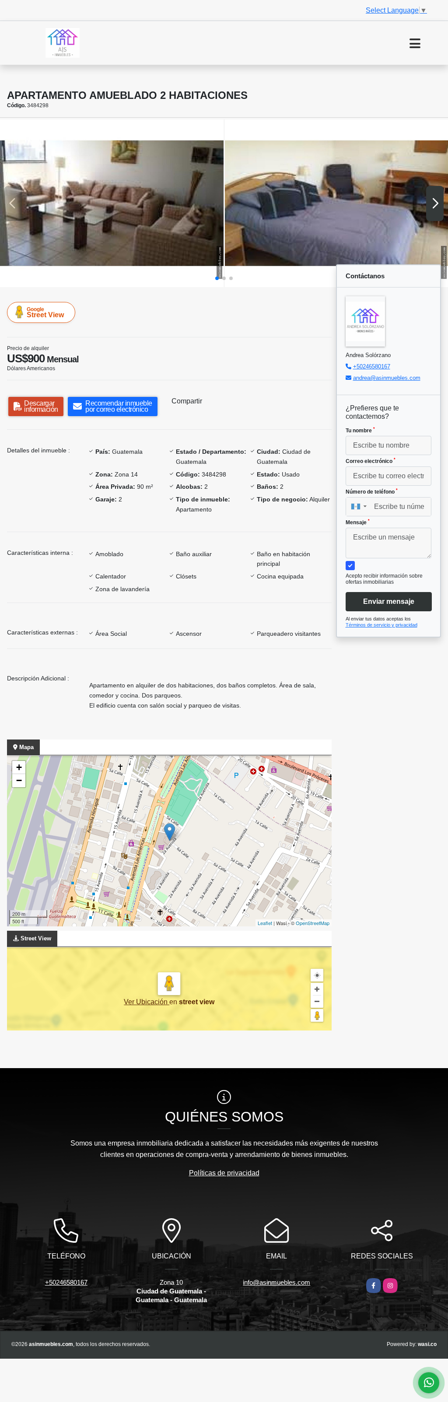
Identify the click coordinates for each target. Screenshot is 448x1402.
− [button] (19, 780)
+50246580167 (371, 366)
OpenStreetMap (312, 922)
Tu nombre (360, 430)
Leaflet (265, 922)
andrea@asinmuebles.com (386, 378)
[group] (112, 203)
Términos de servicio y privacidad (381, 624)
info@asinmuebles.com (276, 1282)
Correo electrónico (371, 460)
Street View (45, 312)
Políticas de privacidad (224, 1173)
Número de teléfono (372, 491)
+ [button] (19, 767)
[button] (217, 278)
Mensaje (358, 522)
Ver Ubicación (146, 1002)
